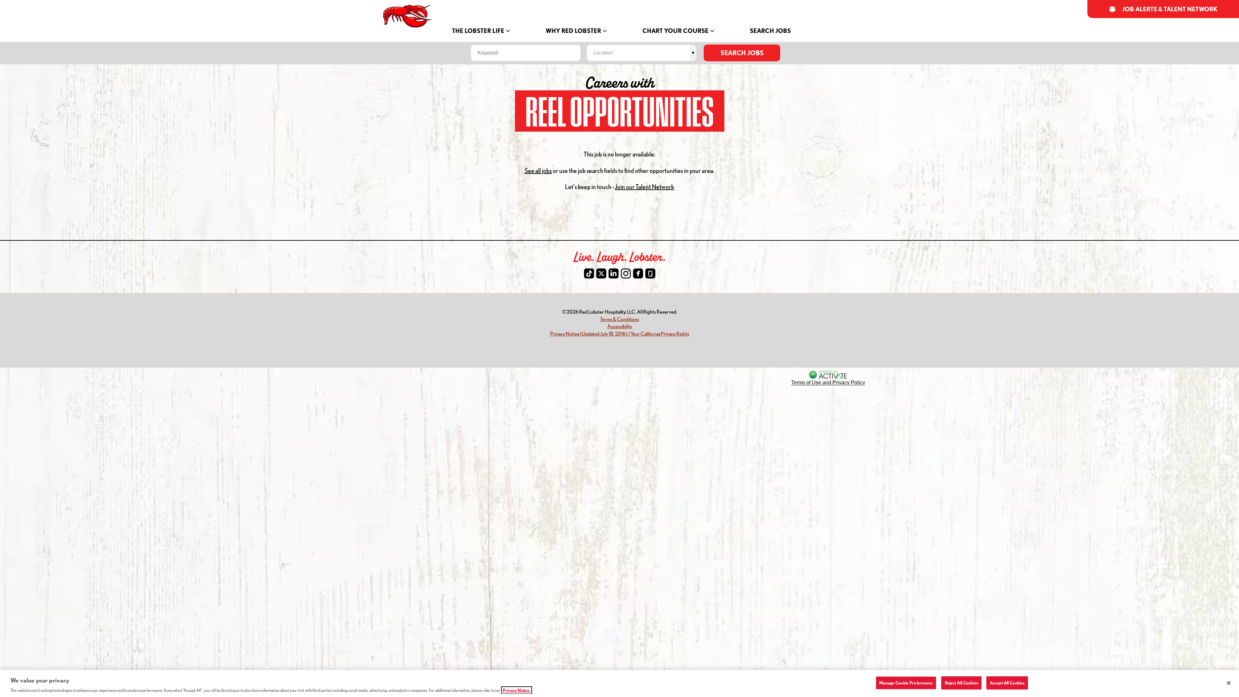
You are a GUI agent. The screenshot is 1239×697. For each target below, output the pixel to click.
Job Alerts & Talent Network (1170, 9)
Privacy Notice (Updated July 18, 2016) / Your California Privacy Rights (619, 333)
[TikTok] (589, 273)
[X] (601, 273)
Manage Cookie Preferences (905, 682)
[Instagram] (626, 273)
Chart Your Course (675, 30)
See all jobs (538, 170)
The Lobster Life (478, 30)
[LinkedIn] (614, 273)
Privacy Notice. (516, 690)
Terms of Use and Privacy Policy (828, 382)
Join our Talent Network (644, 186)
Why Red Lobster (573, 30)
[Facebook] (638, 273)
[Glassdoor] (650, 273)
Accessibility (619, 326)
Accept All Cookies (1007, 682)
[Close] (1229, 683)
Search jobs (742, 52)
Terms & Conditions (619, 319)
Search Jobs (770, 30)
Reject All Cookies (961, 682)
